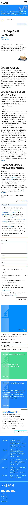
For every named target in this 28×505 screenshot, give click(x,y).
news (22, 24)
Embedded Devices (15, 440)
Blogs (11, 476)
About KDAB (13, 468)
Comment (3, 240)
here (9, 87)
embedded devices (7, 214)
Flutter (11, 463)
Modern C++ (19, 459)
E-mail (2, 262)
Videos (11, 477)
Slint (11, 461)
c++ (18, 24)
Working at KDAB (14, 472)
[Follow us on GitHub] (4, 491)
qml (26, 24)
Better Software (14, 471)
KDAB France (4, 496)
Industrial (12, 445)
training (14, 212)
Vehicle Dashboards (15, 443)
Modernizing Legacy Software (17, 447)
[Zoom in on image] (22, 57)
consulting (17, 210)
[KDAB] (5, 2)
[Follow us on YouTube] (14, 491)
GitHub (3, 160)
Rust (12, 226)
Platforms (21, 461)
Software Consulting (15, 450)
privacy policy (13, 295)
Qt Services (13, 455)
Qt (17, 219)
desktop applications (12, 217)
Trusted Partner (22, 468)
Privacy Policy (4, 501)
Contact (3, 493)
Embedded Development (16, 451)
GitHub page (13, 177)
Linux (8, 226)
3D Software (21, 455)
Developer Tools (14, 464)
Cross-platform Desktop (16, 442)
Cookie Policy (4, 499)
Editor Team (4, 37)
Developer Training (15, 456)
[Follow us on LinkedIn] (7, 491)
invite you (10, 179)
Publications (23, 476)
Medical (24, 443)
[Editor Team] (14, 318)
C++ (20, 219)
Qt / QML (12, 459)
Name (2, 256)
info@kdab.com (6, 290)
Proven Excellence (14, 469)
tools (26, 200)
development (5, 212)
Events (16, 476)
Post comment (22, 299)
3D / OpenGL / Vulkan (20, 463)
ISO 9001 (22, 472)
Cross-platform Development (17, 453)
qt (24, 200)
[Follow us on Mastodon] (9, 491)
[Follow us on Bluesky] (2, 491)
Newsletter (18, 477)
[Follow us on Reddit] (12, 491)
